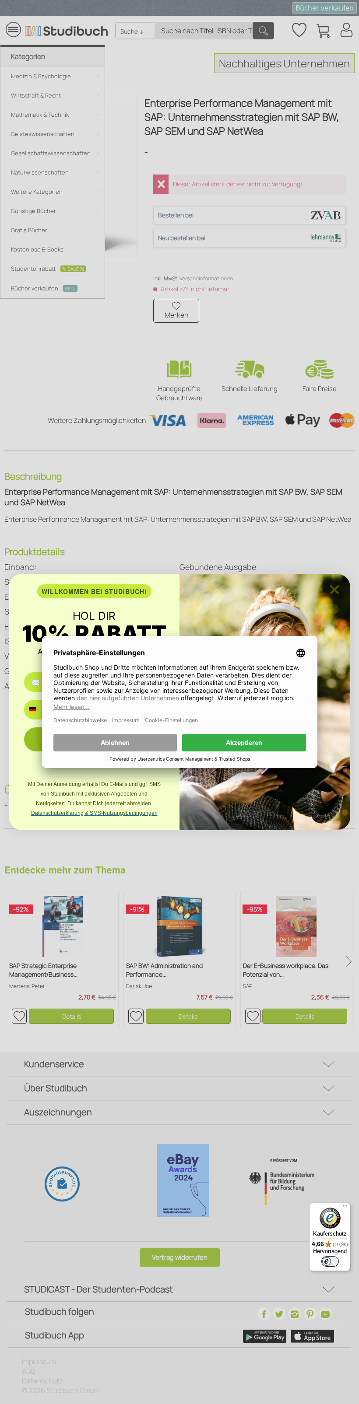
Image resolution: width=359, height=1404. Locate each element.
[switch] (330, 1261)
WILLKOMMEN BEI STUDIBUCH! (94, 591)
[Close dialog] (334, 589)
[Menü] (345, 1208)
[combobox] (39, 709)
